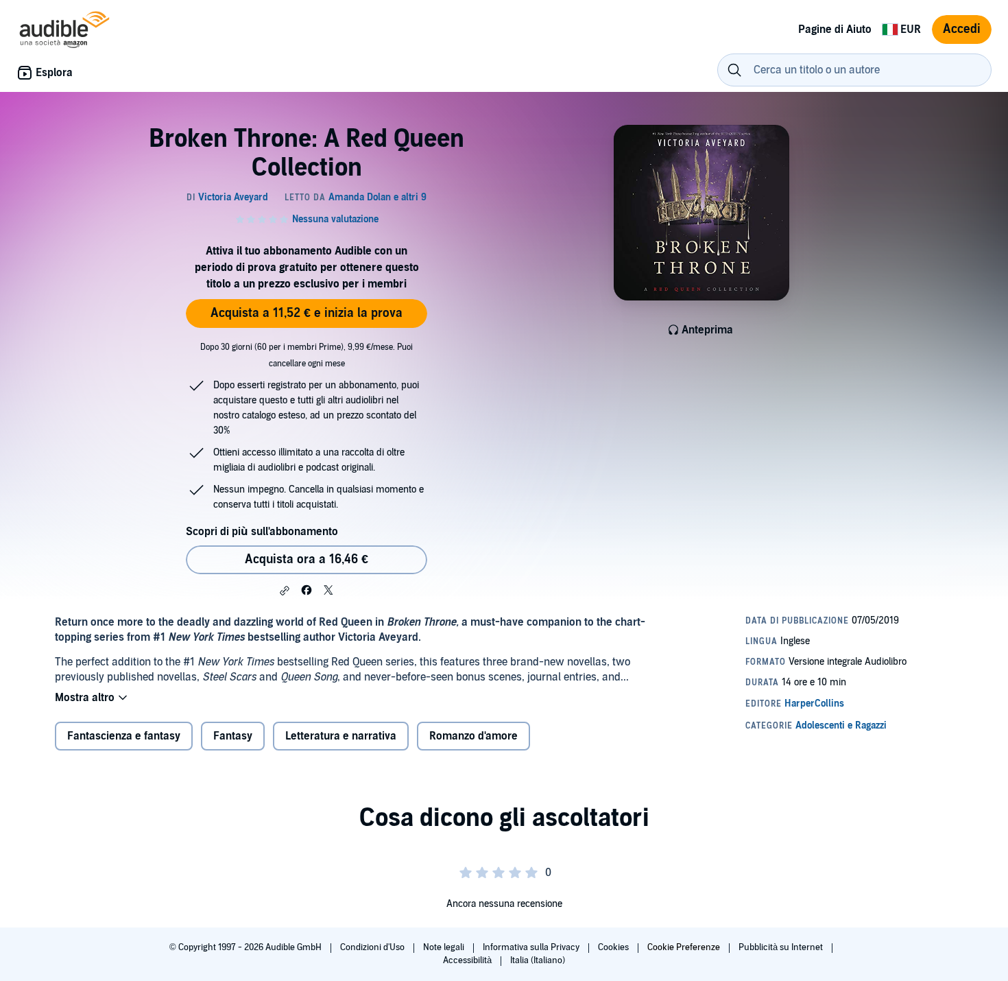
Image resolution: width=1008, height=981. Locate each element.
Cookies (614, 947)
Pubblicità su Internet (782, 947)
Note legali (444, 947)
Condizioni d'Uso (373, 947)
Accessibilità (468, 960)
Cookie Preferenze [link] (683, 947)
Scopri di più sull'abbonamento (262, 532)
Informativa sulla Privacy (532, 947)
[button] (284, 590)
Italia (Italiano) (537, 960)
